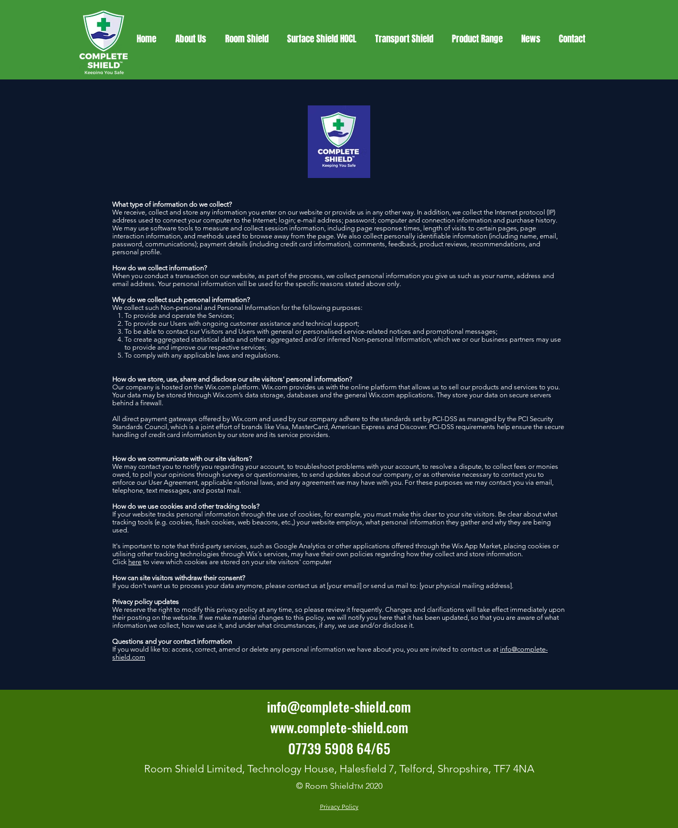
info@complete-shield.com (339, 706)
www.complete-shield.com (339, 727)
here (134, 562)
